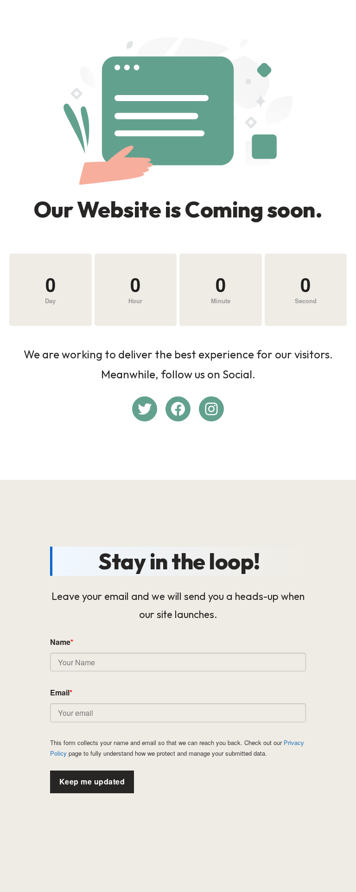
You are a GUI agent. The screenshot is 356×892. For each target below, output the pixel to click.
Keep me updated (92, 781)
